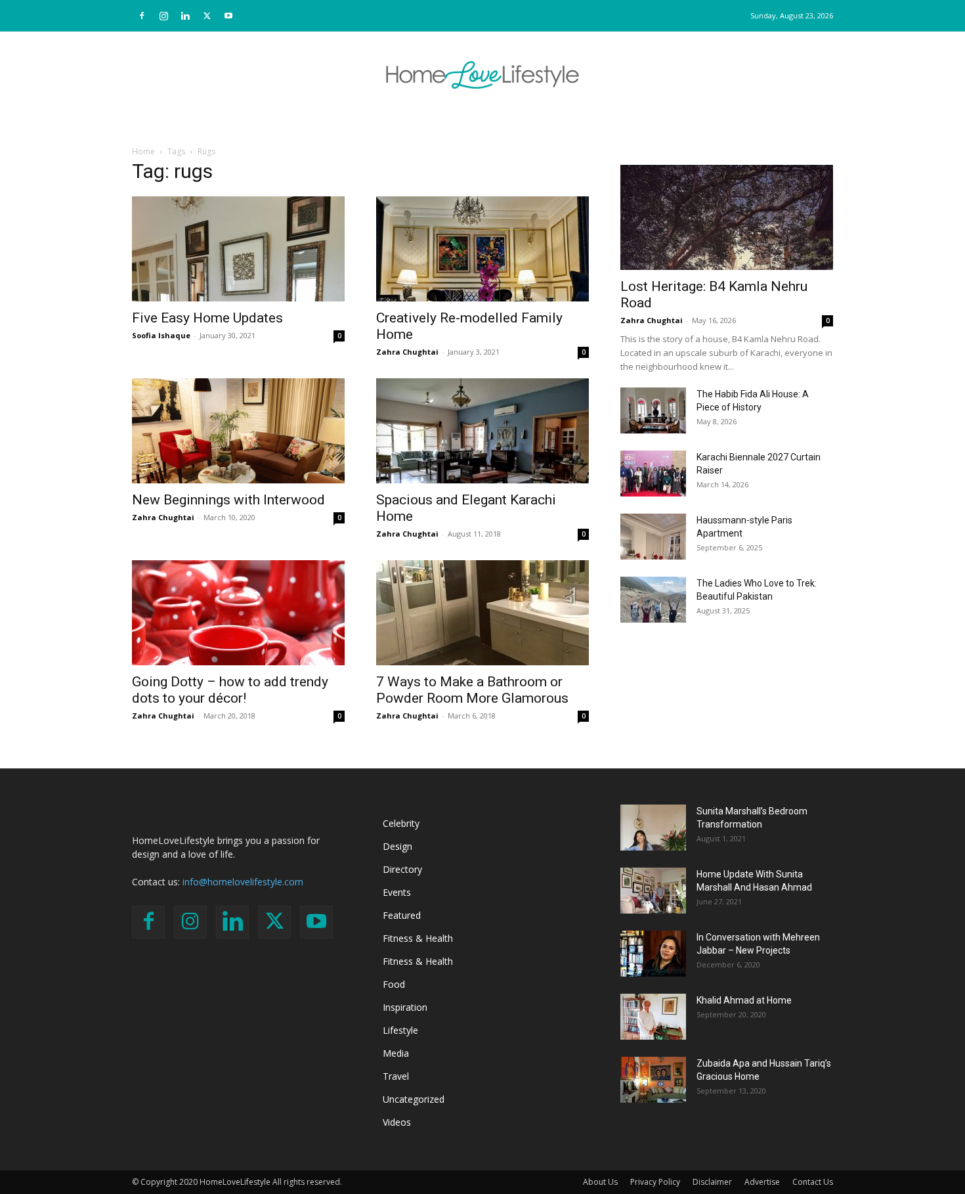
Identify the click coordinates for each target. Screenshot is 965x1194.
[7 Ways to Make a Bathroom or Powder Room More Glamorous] (482, 612)
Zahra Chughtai (407, 352)
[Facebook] (142, 16)
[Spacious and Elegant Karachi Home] (482, 430)
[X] (207, 16)
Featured (402, 915)
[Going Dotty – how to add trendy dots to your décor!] (238, 612)
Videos (397, 1122)
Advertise (762, 1181)
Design (397, 846)
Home (143, 151)
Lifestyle (400, 1030)
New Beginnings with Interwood (228, 500)
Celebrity (401, 823)
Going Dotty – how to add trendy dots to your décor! (230, 690)
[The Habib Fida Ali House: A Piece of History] (653, 410)
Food (394, 984)
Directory (402, 869)
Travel (396, 1076)
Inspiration (405, 1007)
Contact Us (812, 1181)
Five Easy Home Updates (207, 318)
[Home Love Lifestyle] (482, 74)
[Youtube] (228, 16)
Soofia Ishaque (161, 335)
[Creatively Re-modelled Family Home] (482, 248)
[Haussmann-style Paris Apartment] (653, 537)
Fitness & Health (418, 938)
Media (396, 1053)
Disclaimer (712, 1181)
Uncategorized (413, 1099)
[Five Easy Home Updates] (238, 248)
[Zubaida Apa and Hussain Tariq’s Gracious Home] (653, 1080)
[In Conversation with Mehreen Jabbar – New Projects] (653, 954)
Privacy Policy (655, 1181)
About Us (600, 1181)
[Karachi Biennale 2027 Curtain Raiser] (653, 474)
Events (397, 892)
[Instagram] (163, 16)
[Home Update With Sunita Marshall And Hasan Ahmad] (653, 891)
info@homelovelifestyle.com (242, 881)
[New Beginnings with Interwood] (238, 430)
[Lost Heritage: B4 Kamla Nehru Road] (726, 217)
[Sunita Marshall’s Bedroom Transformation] (653, 828)
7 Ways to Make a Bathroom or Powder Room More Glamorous (472, 690)
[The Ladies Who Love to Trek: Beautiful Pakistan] (653, 600)
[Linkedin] (185, 16)
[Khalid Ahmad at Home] (653, 1017)
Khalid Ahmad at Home (744, 1000)
